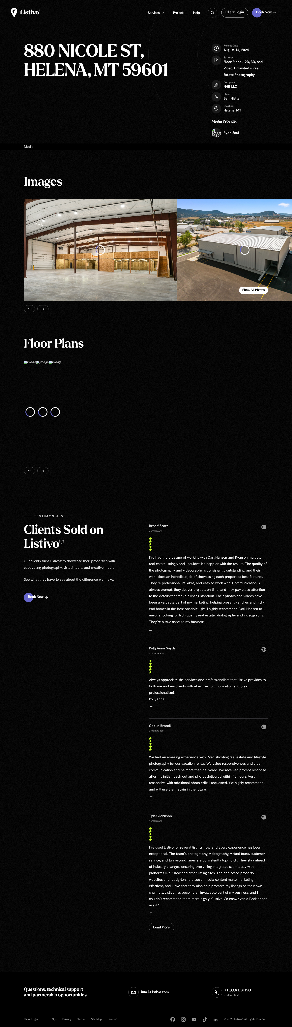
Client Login (31, 1019)
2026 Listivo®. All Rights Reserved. (246, 1019)
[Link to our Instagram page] (183, 1019)
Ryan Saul (231, 132)
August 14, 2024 (236, 48)
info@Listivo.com (155, 992)
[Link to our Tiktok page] (204, 1019)
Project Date (230, 45)
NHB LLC (230, 86)
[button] (234, 12)
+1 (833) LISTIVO (237, 993)
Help (196, 12)
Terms (81, 1019)
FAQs (53, 1019)
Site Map (96, 1019)
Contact (112, 1019)
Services (154, 12)
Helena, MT (232, 110)
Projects (178, 12)
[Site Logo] (25, 12)
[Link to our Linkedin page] (215, 1019)
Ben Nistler (232, 98)
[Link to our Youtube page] (194, 1019)
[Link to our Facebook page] (172, 1019)
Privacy (67, 1019)
